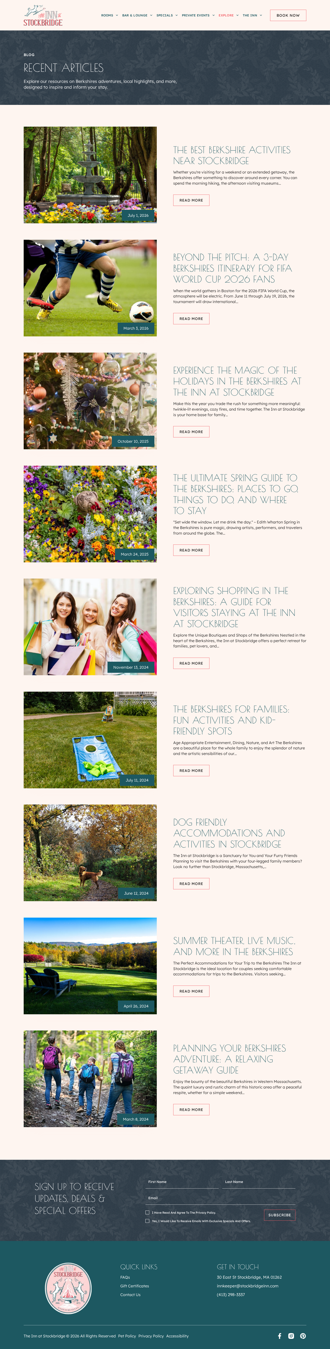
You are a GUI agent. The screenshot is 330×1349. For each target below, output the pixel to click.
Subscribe (279, 1215)
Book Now (288, 15)
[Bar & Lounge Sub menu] (151, 15)
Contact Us (130, 1294)
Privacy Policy (151, 1336)
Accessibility (177, 1336)
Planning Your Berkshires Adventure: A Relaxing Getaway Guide (229, 1059)
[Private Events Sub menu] (213, 15)
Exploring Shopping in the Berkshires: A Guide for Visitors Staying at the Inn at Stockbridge (234, 607)
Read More (191, 200)
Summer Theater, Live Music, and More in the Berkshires (234, 946)
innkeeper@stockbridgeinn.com (247, 1285)
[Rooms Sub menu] (117, 15)
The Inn (250, 15)
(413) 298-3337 (231, 1294)
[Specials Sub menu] (177, 15)
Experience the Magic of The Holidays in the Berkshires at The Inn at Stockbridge (237, 381)
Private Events (196, 15)
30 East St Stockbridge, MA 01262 (249, 1277)
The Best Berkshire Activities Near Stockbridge (232, 155)
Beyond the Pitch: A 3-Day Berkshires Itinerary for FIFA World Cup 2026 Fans (233, 268)
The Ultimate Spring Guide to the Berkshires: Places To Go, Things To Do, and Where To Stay (235, 494)
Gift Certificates (134, 1286)
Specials (165, 15)
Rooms (107, 15)
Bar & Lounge (135, 15)
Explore (226, 15)
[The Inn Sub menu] (261, 15)
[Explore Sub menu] (237, 15)
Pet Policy (127, 1336)
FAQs (125, 1277)
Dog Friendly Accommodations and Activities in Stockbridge (229, 833)
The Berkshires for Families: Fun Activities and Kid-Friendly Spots (231, 720)
